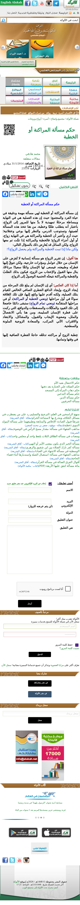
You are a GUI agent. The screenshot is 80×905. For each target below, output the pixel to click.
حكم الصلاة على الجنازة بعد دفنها (60, 386)
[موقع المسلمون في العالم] (33, 91)
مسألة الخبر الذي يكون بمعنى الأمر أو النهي (54, 443)
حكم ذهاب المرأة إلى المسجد (62, 390)
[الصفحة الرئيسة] (78, 14)
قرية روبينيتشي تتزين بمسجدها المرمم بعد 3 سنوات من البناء (40, 810)
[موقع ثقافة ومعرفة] (33, 82)
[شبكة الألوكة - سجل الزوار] (51, 14)
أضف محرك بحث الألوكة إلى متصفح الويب (40, 888)
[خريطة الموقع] (74, 14)
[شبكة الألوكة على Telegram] (56, 3)
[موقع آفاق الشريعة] (52, 82)
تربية (54, 113)
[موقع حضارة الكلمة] (70, 91)
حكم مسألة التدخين (68, 393)
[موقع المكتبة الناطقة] (52, 100)
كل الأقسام (70, 113)
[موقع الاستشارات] (52, 91)
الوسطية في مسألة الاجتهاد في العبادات (56, 451)
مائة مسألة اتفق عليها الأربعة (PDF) (59, 465)
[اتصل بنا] (12, 14)
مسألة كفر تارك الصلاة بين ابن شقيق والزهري (52, 447)
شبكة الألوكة (72, 118)
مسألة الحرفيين (70, 401)
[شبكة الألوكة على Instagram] (49, 3)
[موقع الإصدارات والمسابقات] (33, 100)
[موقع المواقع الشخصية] (15, 91)
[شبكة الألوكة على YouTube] (42, 3)
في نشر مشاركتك (41, 683)
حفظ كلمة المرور (64, 644)
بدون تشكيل (19, 185)
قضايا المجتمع (20, 113)
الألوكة (16, 881)
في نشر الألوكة (41, 693)
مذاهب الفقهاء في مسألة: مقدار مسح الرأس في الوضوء (46, 428)
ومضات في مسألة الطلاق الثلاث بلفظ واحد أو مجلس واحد (45, 436)
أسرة (60, 113)
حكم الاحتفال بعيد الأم (66, 382)
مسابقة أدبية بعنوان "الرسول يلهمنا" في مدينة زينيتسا (40, 803)
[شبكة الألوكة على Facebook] (28, 3)
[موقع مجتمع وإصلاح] (15, 82)
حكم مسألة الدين (69, 397)
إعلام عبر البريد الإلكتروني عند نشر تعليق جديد (27, 484)
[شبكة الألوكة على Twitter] (35, 3)
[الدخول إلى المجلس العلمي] (56, 71)
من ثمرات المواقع (36, 113)
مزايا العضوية (57, 665)
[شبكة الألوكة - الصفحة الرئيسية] (63, 14)
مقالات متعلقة (31, 158)
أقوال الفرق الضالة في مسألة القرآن (58, 462)
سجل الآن (6, 665)
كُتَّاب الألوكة (40, 785)
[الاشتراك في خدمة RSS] (70, 14)
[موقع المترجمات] (15, 100)
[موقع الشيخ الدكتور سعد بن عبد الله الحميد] (40, 32)
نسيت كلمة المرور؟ (69, 648)
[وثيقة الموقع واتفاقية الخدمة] (31, 14)
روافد (48, 113)
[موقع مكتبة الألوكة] (70, 100)
